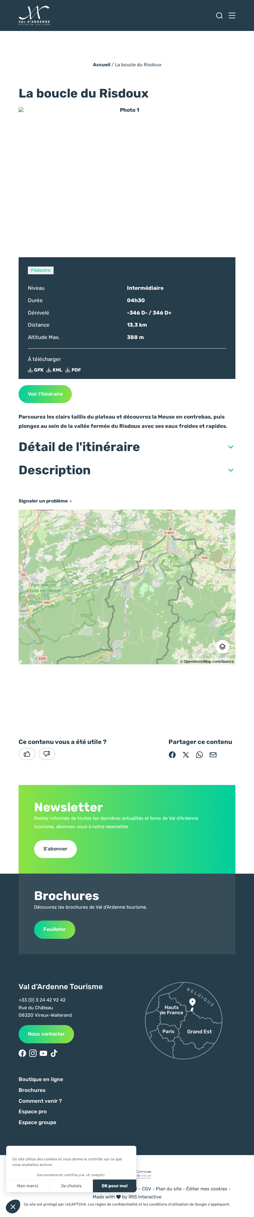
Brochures (32, 1090)
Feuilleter (54, 929)
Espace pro (33, 1111)
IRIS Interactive (145, 1197)
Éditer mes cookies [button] (206, 1189)
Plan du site (169, 1189)
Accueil (101, 64)
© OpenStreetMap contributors (207, 661)
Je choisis (71, 1186)
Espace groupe (37, 1122)
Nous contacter (46, 1034)
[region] (127, 587)
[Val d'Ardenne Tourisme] (34, 15)
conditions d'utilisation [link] (169, 1204)
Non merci (27, 1186)
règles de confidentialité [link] (116, 1204)
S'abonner (55, 849)
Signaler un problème (43, 501)
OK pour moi (115, 1186)
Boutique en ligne (41, 1079)
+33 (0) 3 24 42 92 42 (42, 1000)
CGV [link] (146, 1189)
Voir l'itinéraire (45, 394)
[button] (127, 447)
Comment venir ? (40, 1101)
